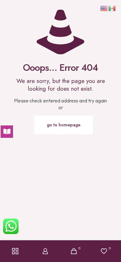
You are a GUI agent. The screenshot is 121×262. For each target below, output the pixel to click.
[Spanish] (112, 8)
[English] (104, 8)
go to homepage (63, 125)
